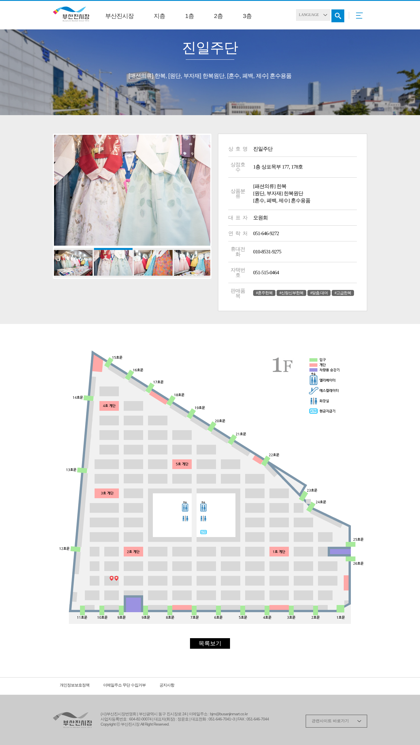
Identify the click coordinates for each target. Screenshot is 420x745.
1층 (189, 16)
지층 (159, 16)
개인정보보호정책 (74, 685)
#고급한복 (343, 293)
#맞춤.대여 (319, 293)
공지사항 (166, 685)
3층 (247, 16)
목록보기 (210, 644)
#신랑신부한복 (291, 293)
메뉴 (361, 17)
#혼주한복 (264, 293)
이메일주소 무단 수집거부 (124, 685)
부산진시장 (119, 16)
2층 (218, 16)
